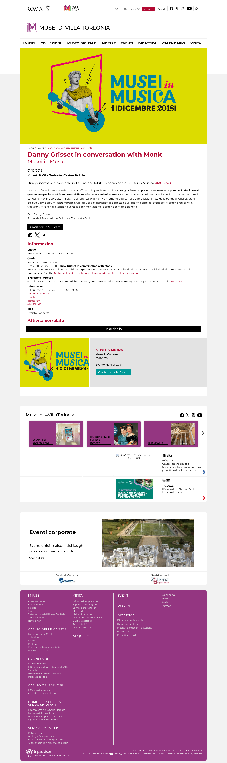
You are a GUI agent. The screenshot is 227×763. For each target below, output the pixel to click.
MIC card (176, 281)
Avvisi (165, 602)
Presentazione (36, 601)
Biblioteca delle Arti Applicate (45, 739)
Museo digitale (81, 43)
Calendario (173, 43)
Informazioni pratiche (85, 601)
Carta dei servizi (37, 617)
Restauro (33, 644)
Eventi (127, 43)
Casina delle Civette (47, 629)
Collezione (34, 637)
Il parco (32, 607)
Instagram (33, 300)
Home (30, 148)
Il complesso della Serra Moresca (46, 709)
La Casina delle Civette (41, 634)
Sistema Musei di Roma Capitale (46, 614)
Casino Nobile (41, 659)
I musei (29, 43)
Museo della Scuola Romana (44, 673)
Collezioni (51, 43)
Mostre (109, 43)
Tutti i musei (128, 8)
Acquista (148, 8)
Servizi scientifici (44, 728)
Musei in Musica (109, 350)
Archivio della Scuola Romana (45, 693)
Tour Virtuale (155, 442)
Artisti (31, 640)
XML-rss (198, 754)
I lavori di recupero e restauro (45, 716)
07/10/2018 (182, 467)
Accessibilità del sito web (179, 754)
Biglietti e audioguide (85, 604)
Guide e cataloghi (83, 620)
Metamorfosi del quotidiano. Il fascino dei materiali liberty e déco (96, 273)
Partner (166, 605)
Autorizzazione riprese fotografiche (48, 742)
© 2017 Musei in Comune (96, 754)
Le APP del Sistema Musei (41, 441)
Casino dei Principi (45, 685)
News (165, 598)
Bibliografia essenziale (41, 736)
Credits (160, 754)
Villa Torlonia (35, 604)
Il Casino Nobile (37, 663)
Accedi (161, 8)
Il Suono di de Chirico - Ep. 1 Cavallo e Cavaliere (178, 490)
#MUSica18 (163, 183)
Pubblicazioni (36, 732)
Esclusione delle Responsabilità (139, 754)
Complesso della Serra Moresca (44, 703)
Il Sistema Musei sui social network (100, 439)
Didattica (147, 43)
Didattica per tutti (127, 623)
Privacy (117, 754)
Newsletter (34, 620)
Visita (195, 43)
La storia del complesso (41, 713)
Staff (30, 611)
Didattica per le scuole (130, 620)
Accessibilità (80, 624)
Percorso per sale (38, 650)
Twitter (32, 297)
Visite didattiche (82, 614)
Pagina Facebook (38, 293)
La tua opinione (82, 627)
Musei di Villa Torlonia (74, 27)
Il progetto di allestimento (43, 719)
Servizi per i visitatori (84, 607)
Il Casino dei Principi (40, 690)
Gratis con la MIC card (45, 227)
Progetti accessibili (128, 635)
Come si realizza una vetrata (44, 647)
